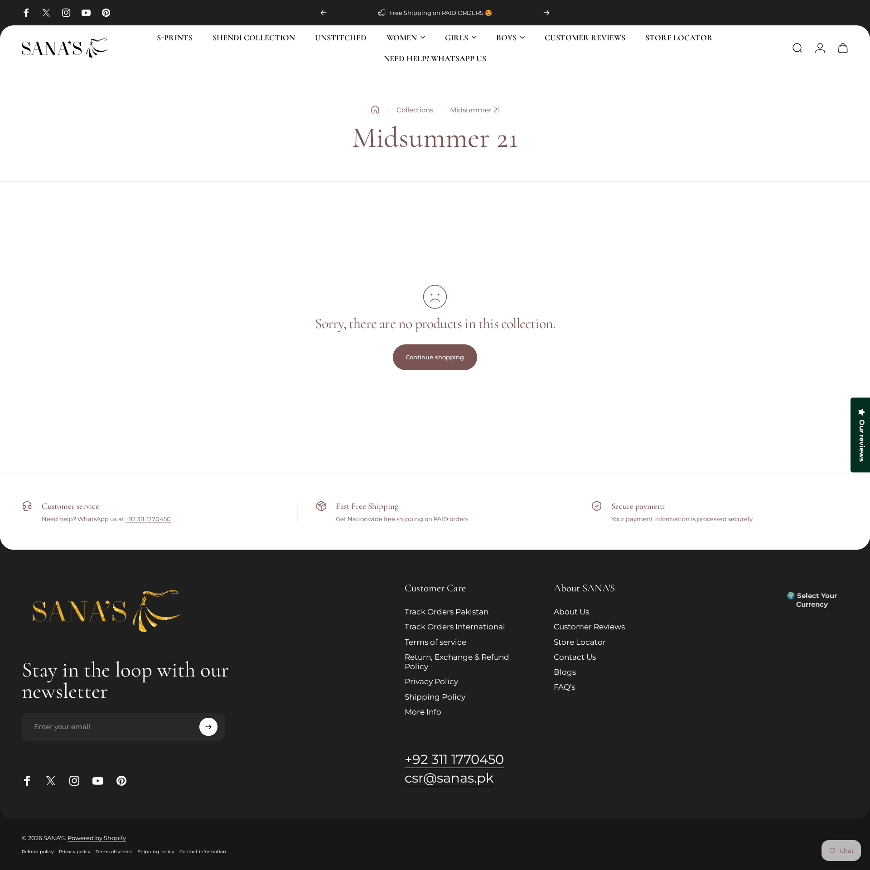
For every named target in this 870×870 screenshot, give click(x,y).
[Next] (546, 12)
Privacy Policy (431, 681)
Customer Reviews (589, 627)
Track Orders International (455, 627)
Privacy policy (74, 852)
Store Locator (580, 642)
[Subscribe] (208, 727)
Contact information (202, 852)
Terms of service (435, 642)
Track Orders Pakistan (446, 611)
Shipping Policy (435, 696)
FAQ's (564, 687)
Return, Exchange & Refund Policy (457, 661)
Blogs (565, 672)
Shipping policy (156, 852)
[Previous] (324, 12)
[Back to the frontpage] (375, 109)
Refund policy (37, 852)
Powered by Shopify (97, 837)
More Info (423, 711)
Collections (414, 110)
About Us (571, 611)
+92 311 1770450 (148, 518)
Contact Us (575, 657)
